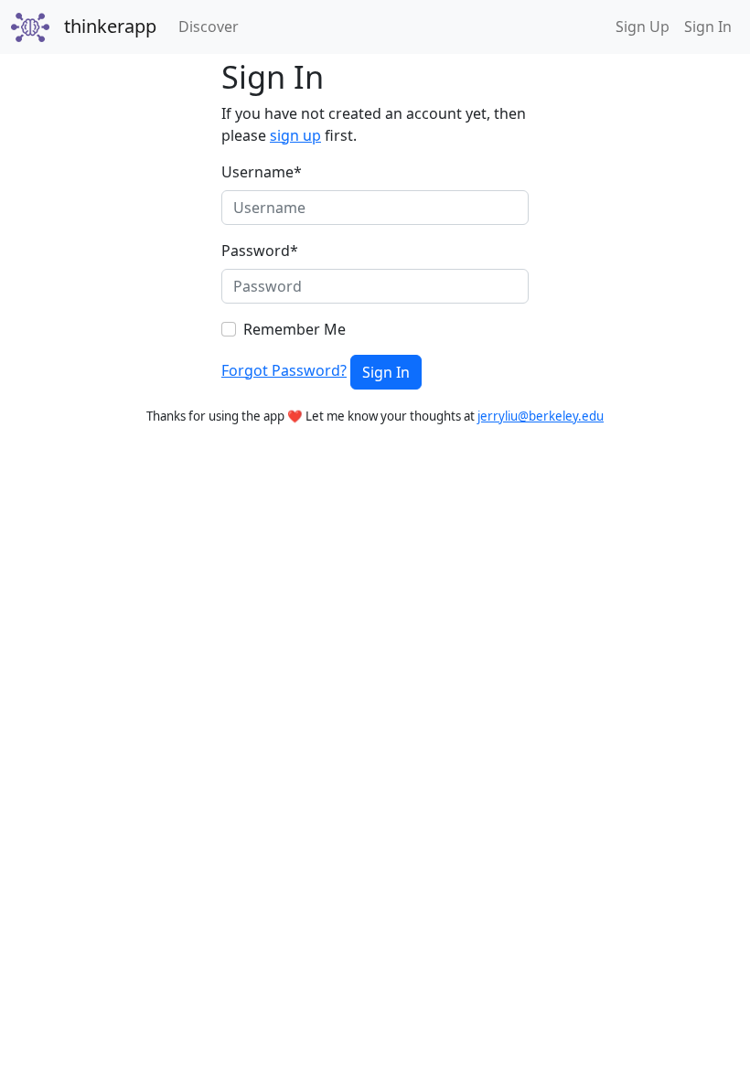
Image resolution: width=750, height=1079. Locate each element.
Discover (212, 26)
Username (261, 172)
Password (259, 250)
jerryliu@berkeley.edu (540, 416)
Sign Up (643, 26)
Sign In (708, 26)
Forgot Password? (284, 370)
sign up (295, 135)
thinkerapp (110, 26)
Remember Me (294, 329)
